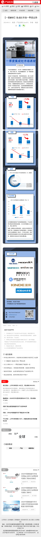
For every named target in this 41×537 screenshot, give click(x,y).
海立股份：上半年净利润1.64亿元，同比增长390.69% (19, 385)
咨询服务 (10, 520)
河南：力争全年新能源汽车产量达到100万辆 (16, 412)
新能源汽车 (25, 481)
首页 (5, 10)
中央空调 (22, 10)
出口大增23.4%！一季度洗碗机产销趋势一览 (17, 364)
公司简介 (4, 520)
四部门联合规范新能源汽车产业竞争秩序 (15, 406)
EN (32, 6)
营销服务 (17, 520)
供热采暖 (30, 10)
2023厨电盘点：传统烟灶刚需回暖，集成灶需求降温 (19, 368)
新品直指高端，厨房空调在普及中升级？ (16, 375)
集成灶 (9, 325)
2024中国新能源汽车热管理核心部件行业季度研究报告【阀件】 (29, 490)
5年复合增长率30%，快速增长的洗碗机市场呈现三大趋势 (21, 357)
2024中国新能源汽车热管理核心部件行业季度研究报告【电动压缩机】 (29, 476)
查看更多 (35, 381)
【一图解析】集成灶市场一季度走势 (14, 361)
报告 (18, 6)
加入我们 (31, 520)
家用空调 (13, 10)
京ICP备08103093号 (8, 532)
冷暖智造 (26, 6)
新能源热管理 (25, 495)
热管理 (32, 509)
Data (37, 6)
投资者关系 (24, 520)
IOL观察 (6, 6)
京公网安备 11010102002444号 (26, 532)
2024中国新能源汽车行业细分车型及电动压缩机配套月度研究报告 (29, 504)
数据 (13, 6)
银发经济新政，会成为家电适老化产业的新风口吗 (18, 371)
